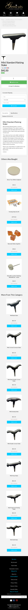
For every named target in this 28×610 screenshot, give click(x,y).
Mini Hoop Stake (14, 475)
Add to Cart (14, 82)
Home (2, 19)
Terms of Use (14, 579)
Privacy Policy (14, 582)
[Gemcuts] (14, 5)
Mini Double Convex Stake (14, 443)
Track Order (14, 565)
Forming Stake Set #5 (14, 211)
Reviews (4, 116)
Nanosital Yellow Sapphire (14, 243)
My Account (14, 562)
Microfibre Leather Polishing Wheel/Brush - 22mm (14, 276)
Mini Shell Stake (14, 539)
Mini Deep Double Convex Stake (14, 380)
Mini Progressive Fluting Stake (14, 508)
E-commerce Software (12, 607)
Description (5, 113)
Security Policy (14, 589)
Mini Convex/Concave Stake (14, 347)
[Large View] (3, 58)
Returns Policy (14, 586)
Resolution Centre (14, 568)
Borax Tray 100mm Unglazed (14, 179)
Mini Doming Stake (14, 411)
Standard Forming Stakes (9, 24)
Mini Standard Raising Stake (9, 25)
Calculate (14, 105)
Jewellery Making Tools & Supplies (14, 19)
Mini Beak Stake (14, 315)
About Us (14, 574)
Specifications (14, 113)
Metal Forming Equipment (9, 21)
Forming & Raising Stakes (9, 22)
